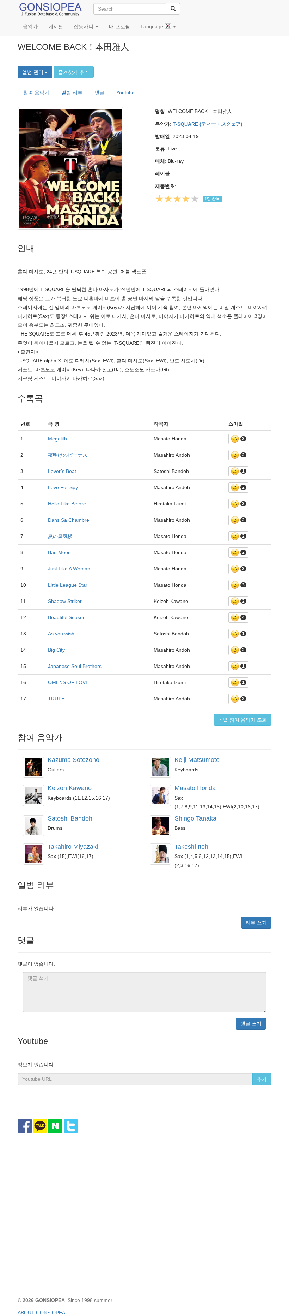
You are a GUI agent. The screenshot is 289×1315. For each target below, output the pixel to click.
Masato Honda (195, 788)
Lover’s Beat (62, 471)
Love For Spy (63, 487)
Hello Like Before (67, 504)
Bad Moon (59, 552)
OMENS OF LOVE (68, 682)
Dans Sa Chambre (68, 520)
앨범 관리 (33, 72)
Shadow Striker (65, 601)
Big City (56, 650)
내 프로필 (119, 26)
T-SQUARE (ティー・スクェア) (207, 124)
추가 (262, 1079)
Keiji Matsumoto (197, 759)
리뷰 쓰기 (256, 922)
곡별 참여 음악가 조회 (242, 720)
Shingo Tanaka (195, 818)
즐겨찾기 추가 (73, 72)
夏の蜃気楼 (60, 536)
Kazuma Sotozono (73, 759)
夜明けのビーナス (67, 455)
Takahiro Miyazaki (73, 846)
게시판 (55, 26)
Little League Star (67, 585)
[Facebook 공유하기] (25, 1126)
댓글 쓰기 (251, 1023)
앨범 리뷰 (71, 92)
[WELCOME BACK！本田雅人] (81, 168)
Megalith (57, 439)
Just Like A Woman (69, 568)
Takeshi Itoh (191, 846)
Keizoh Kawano (70, 788)
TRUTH (56, 698)
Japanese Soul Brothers (75, 666)
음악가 (30, 26)
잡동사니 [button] (84, 26)
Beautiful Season (67, 617)
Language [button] (153, 26)
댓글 (99, 92)
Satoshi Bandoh (70, 818)
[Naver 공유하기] (55, 1126)
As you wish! (62, 633)
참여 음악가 (36, 92)
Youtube (125, 92)
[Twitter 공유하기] (71, 1126)
